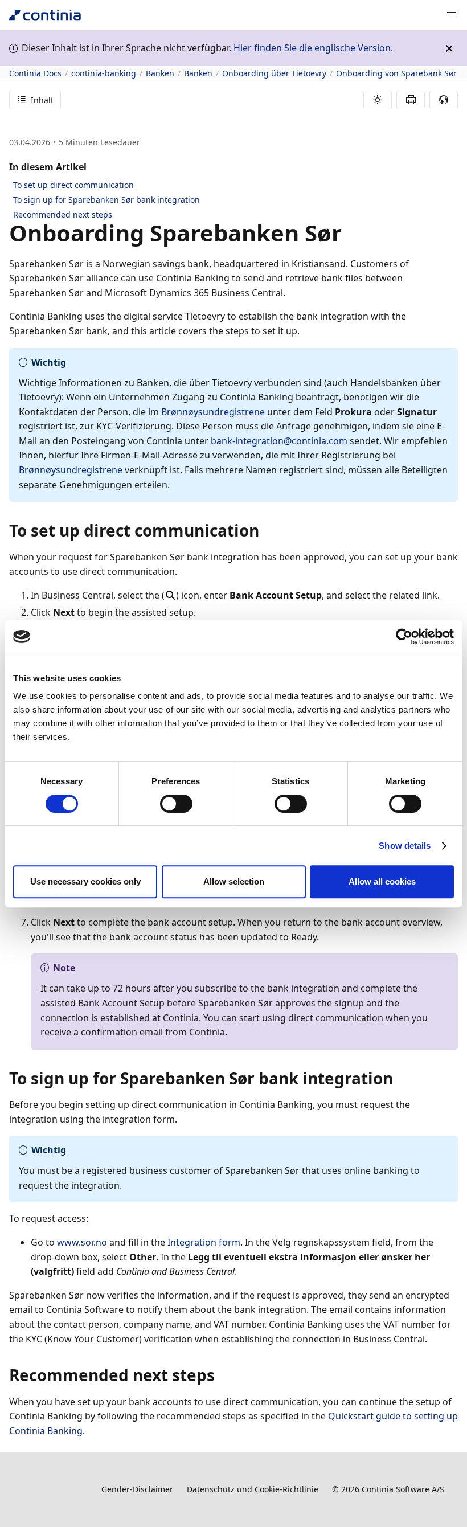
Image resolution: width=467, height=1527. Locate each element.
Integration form (203, 1242)
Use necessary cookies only (85, 881)
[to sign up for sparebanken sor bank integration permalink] (400, 1078)
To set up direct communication (73, 184)
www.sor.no (82, 1242)
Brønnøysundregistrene (213, 412)
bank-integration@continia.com (279, 441)
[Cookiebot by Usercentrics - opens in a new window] (404, 636)
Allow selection (233, 881)
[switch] (176, 804)
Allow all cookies (382, 881)
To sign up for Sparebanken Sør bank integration (106, 199)
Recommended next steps (62, 214)
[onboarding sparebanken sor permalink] (348, 233)
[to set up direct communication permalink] (266, 530)
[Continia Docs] (45, 15)
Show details (405, 845)
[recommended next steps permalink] (221, 1375)
